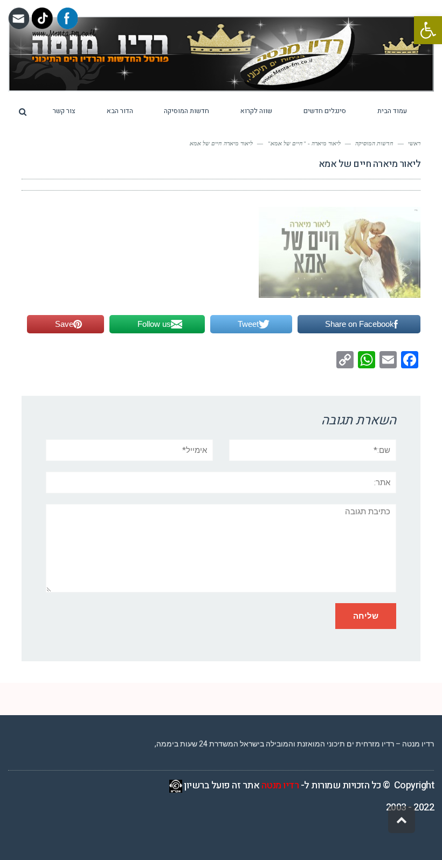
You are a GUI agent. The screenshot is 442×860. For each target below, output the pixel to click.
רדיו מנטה (280, 785)
